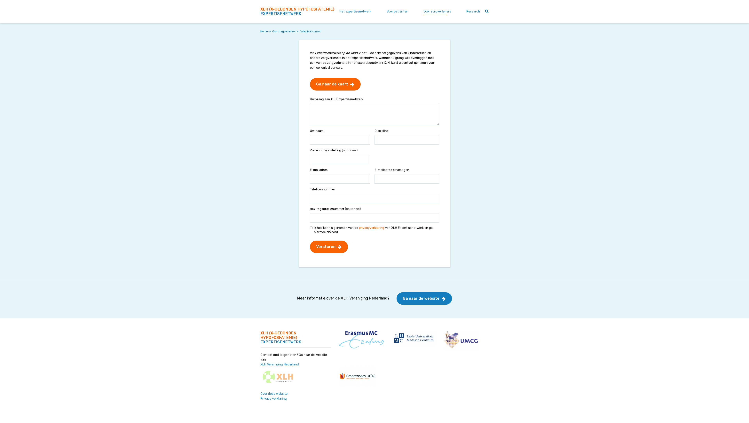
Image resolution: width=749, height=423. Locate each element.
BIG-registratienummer (335, 209)
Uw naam (317, 131)
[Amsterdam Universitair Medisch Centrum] (357, 376)
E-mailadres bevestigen (391, 170)
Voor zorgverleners (437, 11)
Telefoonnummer (322, 189)
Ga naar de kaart (332, 84)
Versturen (325, 246)
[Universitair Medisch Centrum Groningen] (461, 341)
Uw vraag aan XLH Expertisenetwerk (336, 99)
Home (264, 31)
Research (473, 11)
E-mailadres (318, 170)
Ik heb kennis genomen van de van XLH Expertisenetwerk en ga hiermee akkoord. (373, 230)
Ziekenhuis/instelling (334, 150)
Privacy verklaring (273, 398)
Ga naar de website (421, 298)
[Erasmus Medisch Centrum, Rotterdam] (361, 339)
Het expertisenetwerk (355, 11)
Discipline (381, 131)
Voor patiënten (397, 11)
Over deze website (274, 393)
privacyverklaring (371, 228)
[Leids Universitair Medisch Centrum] (413, 338)
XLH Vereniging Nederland (279, 364)
